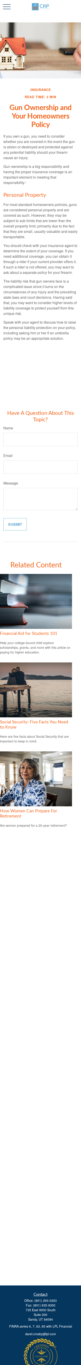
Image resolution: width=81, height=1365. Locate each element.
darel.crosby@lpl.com (40, 1334)
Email (8, 455)
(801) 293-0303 (45, 1300)
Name (8, 427)
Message (10, 483)
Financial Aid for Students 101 (28, 634)
